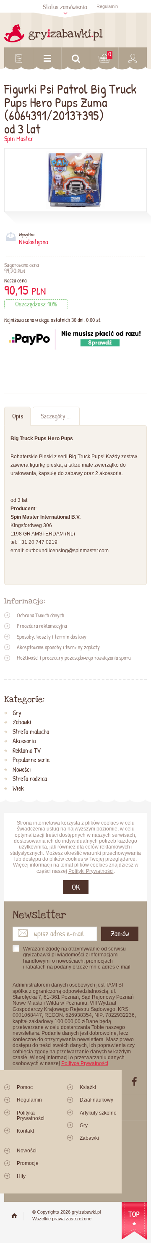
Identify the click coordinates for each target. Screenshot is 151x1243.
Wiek (18, 788)
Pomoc (25, 1087)
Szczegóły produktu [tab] (60, 416)
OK (76, 887)
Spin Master (18, 138)
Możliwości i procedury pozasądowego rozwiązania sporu (74, 657)
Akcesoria (24, 741)
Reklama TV (27, 751)
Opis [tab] (17, 416)
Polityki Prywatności (91, 871)
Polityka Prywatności (30, 1115)
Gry (17, 713)
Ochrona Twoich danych (40, 615)
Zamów (120, 933)
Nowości (22, 769)
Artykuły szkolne (98, 1113)
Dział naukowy (96, 1100)
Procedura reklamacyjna (42, 626)
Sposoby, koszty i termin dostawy (51, 636)
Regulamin (107, 6)
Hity (21, 1176)
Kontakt (25, 1131)
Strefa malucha (31, 732)
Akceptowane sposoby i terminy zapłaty (58, 647)
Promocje (28, 1163)
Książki (88, 1087)
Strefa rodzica (30, 779)
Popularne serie (31, 760)
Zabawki (22, 722)
